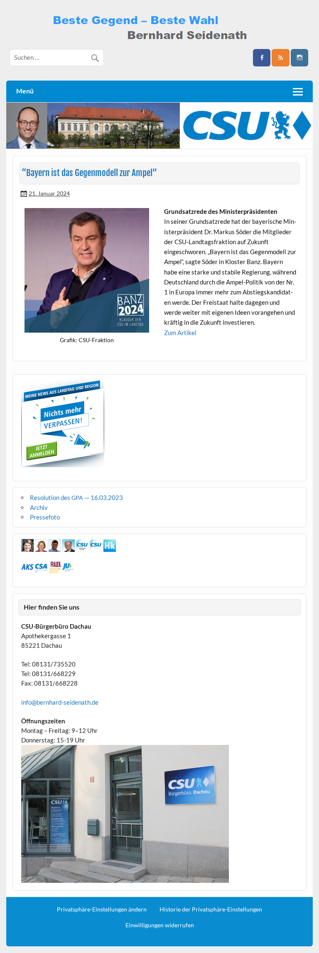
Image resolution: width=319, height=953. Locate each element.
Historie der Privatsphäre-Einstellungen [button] (211, 909)
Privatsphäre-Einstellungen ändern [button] (102, 909)
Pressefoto (45, 517)
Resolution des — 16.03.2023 (76, 497)
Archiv (39, 507)
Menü (25, 91)
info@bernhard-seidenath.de (59, 702)
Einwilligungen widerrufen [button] (159, 925)
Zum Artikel (180, 332)
